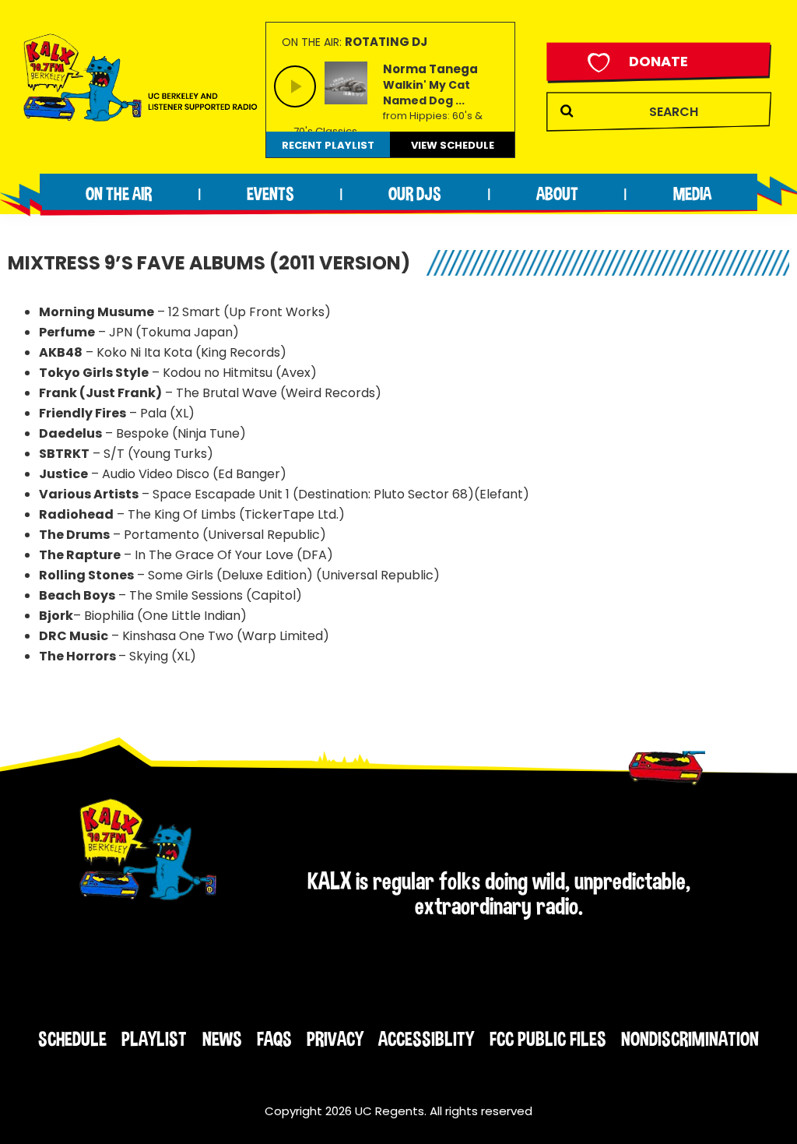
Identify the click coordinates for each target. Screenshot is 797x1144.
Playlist (154, 1039)
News (222, 1039)
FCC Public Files (548, 1039)
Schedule (72, 1039)
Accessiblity (426, 1039)
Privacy (335, 1039)
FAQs (274, 1039)
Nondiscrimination (690, 1039)
